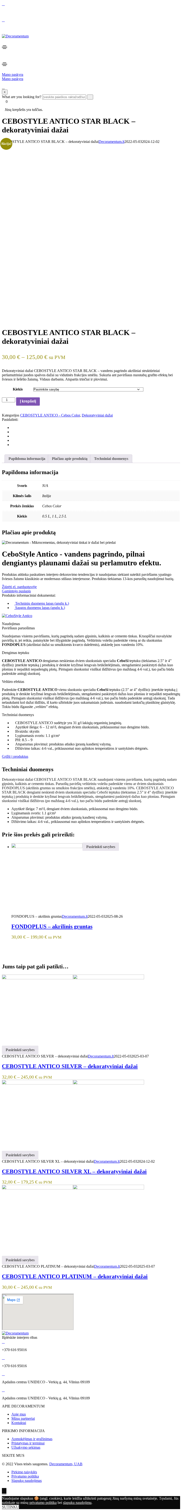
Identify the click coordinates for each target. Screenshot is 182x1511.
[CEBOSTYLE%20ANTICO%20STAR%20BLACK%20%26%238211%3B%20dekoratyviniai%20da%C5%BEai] (12, 428)
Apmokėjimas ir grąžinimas (31, 1439)
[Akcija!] (73, 1083)
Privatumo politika (25, 1476)
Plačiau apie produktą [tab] (69, 459)
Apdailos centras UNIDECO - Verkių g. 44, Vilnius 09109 (46, 28)
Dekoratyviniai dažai (97, 415)
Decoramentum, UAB (65, 1464)
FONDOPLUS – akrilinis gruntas (51, 926)
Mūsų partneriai (23, 1418)
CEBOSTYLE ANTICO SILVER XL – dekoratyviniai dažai (74, 1171)
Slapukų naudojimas (26, 1481)
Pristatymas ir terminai (28, 1443)
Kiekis (18, 389)
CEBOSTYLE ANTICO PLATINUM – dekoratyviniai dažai (75, 1276)
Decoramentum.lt (111, 142)
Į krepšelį (28, 401)
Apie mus (18, 1414)
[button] (12, 75)
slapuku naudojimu (77, 1503)
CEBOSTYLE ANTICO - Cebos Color (50, 415)
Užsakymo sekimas (25, 1447)
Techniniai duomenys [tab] (111, 459)
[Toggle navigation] (4, 47)
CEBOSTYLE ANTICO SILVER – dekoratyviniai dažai (70, 1066)
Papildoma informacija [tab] (27, 459)
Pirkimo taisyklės (24, 1472)
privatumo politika (43, 1503)
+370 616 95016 (14, 12)
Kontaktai (18, 1423)
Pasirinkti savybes (100, 847)
